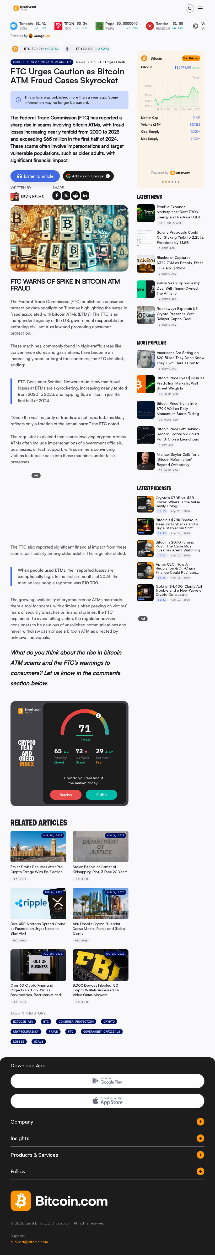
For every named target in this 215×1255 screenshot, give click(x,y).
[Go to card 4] (172, 182)
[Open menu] (200, 8)
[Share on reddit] (75, 195)
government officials (101, 1031)
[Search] (190, 8)
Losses (18, 1041)
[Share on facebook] (56, 195)
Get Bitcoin (191, 58)
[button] (108, 176)
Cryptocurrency (26, 1031)
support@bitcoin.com (29, 1241)
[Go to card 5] (175, 182)
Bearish (66, 795)
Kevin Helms (32, 196)
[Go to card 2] (166, 182)
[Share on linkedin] (85, 195)
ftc (70, 1031)
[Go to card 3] (169, 182)
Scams (38, 1041)
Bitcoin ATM (23, 1021)
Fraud (53, 1031)
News (80, 62)
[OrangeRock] (40, 35)
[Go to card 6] (178, 182)
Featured (91, 62)
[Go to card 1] (163, 182)
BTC (46, 1021)
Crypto (109, 1021)
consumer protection (76, 1021)
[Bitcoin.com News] (24, 9)
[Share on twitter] (66, 195)
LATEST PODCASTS (154, 488)
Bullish (101, 795)
